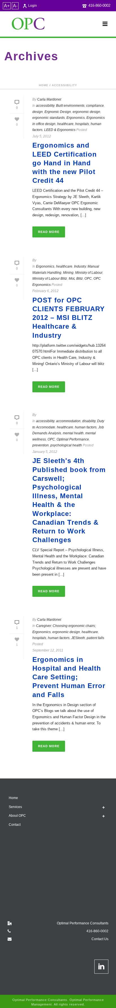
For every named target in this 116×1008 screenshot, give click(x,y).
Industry (80, 266)
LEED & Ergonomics (59, 130)
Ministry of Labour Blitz (49, 279)
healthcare (65, 124)
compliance (95, 106)
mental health (73, 433)
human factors (86, 427)
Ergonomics (75, 118)
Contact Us (100, 939)
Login (32, 6)
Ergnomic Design (57, 112)
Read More (48, 231)
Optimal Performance (73, 439)
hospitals (82, 124)
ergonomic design (86, 112)
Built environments (70, 106)
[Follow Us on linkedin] (101, 967)
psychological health (66, 445)
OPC (88, 279)
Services (15, 807)
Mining (68, 273)
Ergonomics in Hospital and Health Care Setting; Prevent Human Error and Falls (68, 677)
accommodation (68, 421)
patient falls (95, 638)
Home (43, 85)
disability (88, 421)
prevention (40, 445)
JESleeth (78, 638)
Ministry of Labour (88, 273)
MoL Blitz (76, 279)
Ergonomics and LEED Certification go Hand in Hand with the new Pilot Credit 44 (64, 162)
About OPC (17, 816)
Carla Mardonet (49, 99)
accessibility (64, 85)
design (37, 112)
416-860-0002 (99, 5)
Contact (15, 825)
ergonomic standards (48, 118)
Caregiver (43, 626)
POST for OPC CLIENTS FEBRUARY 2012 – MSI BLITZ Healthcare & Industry (68, 317)
